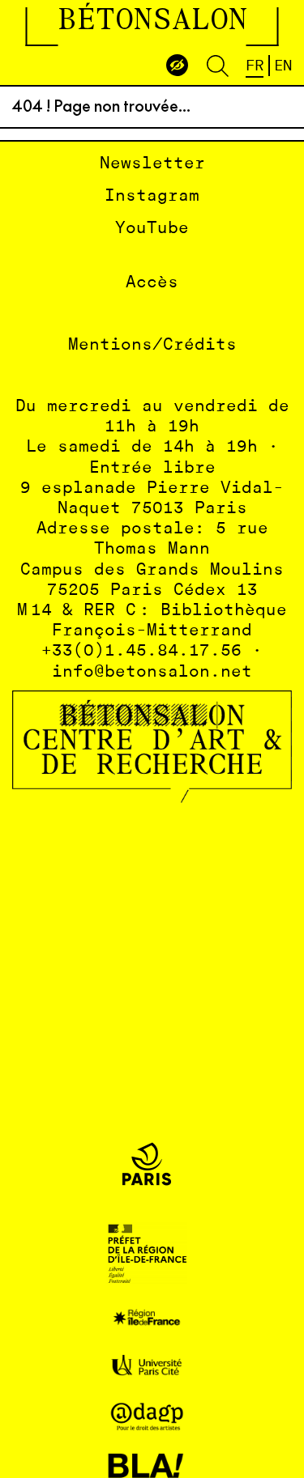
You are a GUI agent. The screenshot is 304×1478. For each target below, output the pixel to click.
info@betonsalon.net (152, 672)
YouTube (152, 228)
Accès (152, 282)
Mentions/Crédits (152, 345)
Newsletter (152, 163)
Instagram (152, 196)
